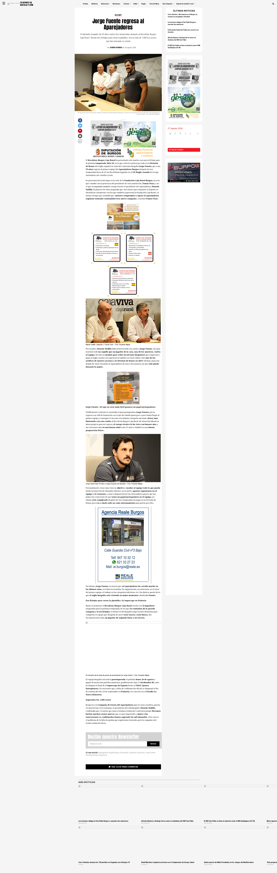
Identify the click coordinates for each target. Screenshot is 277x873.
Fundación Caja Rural (137, 753)
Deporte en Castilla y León (185, 4)
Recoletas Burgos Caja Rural (96, 755)
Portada (85, 4)
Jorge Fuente (150, 753)
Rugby (143, 4)
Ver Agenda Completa (176, 150)
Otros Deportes (167, 4)
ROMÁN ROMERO (116, 47)
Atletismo (94, 4)
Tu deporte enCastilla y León (26, 3)
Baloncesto (105, 4)
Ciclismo (126, 4)
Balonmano (116, 4)
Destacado (124, 753)
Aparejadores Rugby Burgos (109, 753)
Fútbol (135, 4)
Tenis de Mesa (154, 4)
